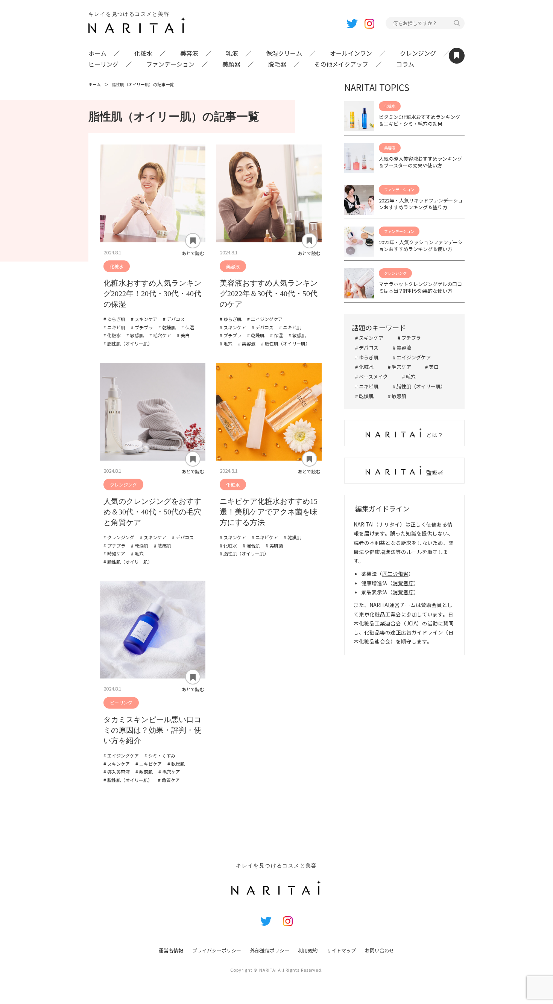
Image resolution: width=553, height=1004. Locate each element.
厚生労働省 (395, 573)
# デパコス (366, 347)
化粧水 (143, 53)
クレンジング (418, 53)
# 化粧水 (364, 366)
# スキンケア (369, 337)
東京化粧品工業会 (380, 614)
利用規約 (308, 950)
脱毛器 (277, 63)
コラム (405, 63)
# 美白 (432, 366)
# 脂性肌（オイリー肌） (419, 386)
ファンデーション (170, 63)
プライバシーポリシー (216, 950)
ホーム (97, 53)
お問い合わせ (379, 950)
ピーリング (103, 63)
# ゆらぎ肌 (366, 357)
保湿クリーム (284, 53)
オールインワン (351, 53)
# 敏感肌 (397, 396)
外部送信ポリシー (269, 950)
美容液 (189, 53)
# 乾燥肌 (364, 396)
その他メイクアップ (341, 63)
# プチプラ (409, 337)
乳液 (232, 53)
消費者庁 (403, 583)
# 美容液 (402, 347)
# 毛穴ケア (399, 366)
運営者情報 (171, 950)
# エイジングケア (412, 357)
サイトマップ (341, 950)
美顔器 (231, 63)
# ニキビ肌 (366, 386)
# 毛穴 (409, 376)
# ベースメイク (371, 376)
